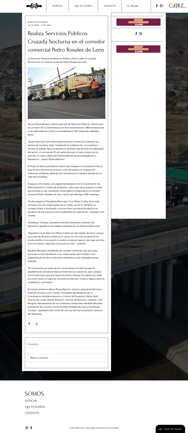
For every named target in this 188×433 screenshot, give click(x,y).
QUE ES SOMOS (35, 407)
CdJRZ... (178, 5)
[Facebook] (157, 6)
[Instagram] (161, 6)
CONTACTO (32, 413)
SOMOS (34, 394)
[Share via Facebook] (29, 323)
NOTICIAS (31, 400)
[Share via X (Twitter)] (36, 323)
